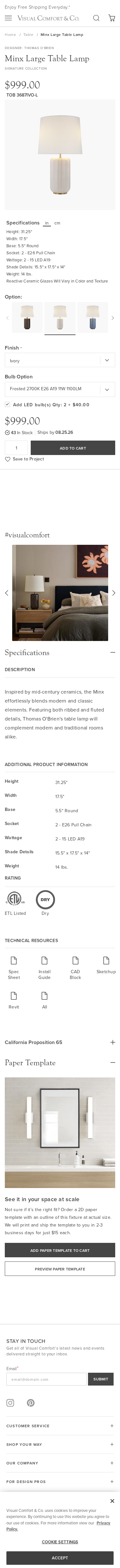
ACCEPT (60, 1558)
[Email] (60, 1379)
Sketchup (106, 971)
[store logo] (48, 18)
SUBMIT (100, 1379)
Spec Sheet (14, 974)
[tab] (60, 649)
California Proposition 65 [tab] (33, 1042)
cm (57, 223)
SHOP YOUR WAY (24, 1444)
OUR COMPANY (22, 1463)
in (47, 223)
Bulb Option (19, 377)
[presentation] (8, 317)
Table (29, 34)
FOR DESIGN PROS (26, 1481)
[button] (6, 593)
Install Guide (44, 974)
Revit (14, 1007)
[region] (60, 1530)
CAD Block (75, 974)
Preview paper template (60, 1269)
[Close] (112, 1501)
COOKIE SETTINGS (60, 1542)
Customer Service (28, 1426)
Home (11, 34)
